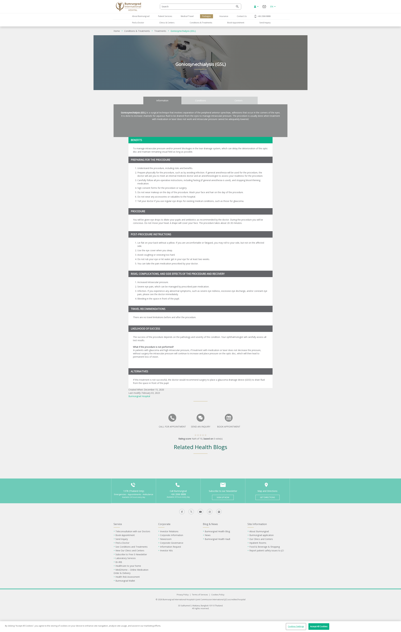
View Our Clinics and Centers (129, 550)
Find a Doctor (138, 22)
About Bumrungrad (140, 16)
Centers (238, 100)
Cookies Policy (217, 594)
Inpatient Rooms (257, 542)
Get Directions (267, 497)
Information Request (170, 546)
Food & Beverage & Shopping (264, 546)
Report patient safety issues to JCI (266, 550)
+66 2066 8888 (264, 16)
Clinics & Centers (166, 22)
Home (117, 30)
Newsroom (166, 539)
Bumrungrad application (261, 535)
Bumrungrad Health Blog (217, 531)
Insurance (223, 16)
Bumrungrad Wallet (125, 580)
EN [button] (272, 6)
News (208, 535)
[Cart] (264, 6)
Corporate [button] (164, 524)
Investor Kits (166, 550)
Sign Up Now (223, 497)
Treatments (160, 30)
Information (162, 100)
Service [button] (118, 524)
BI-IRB (118, 562)
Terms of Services (200, 594)
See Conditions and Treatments (131, 546)
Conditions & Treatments (201, 22)
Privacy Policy (183, 594)
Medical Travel (187, 16)
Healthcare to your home (128, 565)
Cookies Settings (296, 626)
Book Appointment (235, 22)
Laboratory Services (125, 558)
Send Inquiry (265, 22)
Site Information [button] (257, 524)
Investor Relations (169, 531)
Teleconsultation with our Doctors (132, 531)
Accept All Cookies (319, 626)
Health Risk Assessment (127, 576)
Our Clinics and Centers (261, 539)
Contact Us (242, 16)
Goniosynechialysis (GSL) (183, 30)
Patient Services (165, 16)
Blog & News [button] (210, 524)
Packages (206, 16)
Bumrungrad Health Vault (217, 539)
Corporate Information (171, 535)
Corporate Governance (171, 542)
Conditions (200, 100)
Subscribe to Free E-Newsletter (131, 554)
